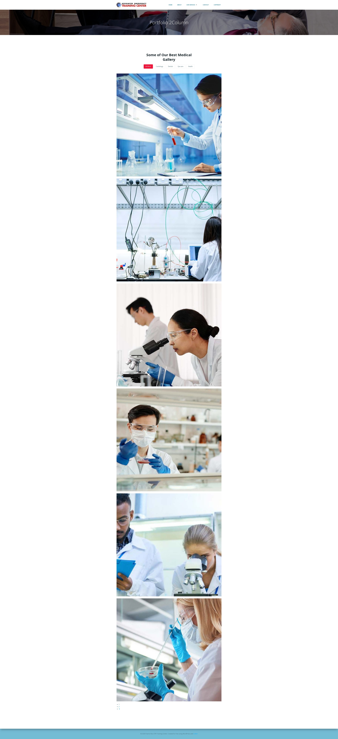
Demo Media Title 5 (169, 556)
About (179, 5)
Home (170, 5)
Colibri (195, 734)
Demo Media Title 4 (169, 451)
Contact (206, 5)
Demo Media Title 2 (169, 241)
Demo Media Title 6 (169, 661)
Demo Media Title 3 (169, 346)
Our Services (191, 5)
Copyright (217, 5)
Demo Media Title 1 (169, 136)
